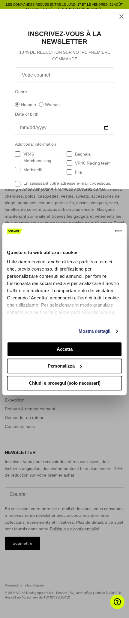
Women (52, 104)
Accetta (65, 349)
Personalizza (61, 365)
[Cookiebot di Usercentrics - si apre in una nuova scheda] (96, 231)
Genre (21, 91)
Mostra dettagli (95, 331)
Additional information (35, 144)
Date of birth (26, 114)
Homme (28, 104)
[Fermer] (121, 16)
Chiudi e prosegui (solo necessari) (64, 383)
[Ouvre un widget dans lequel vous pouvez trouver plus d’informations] (106, 607)
